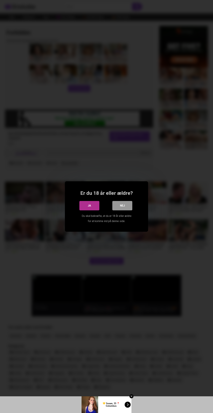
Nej (122, 205)
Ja (89, 205)
